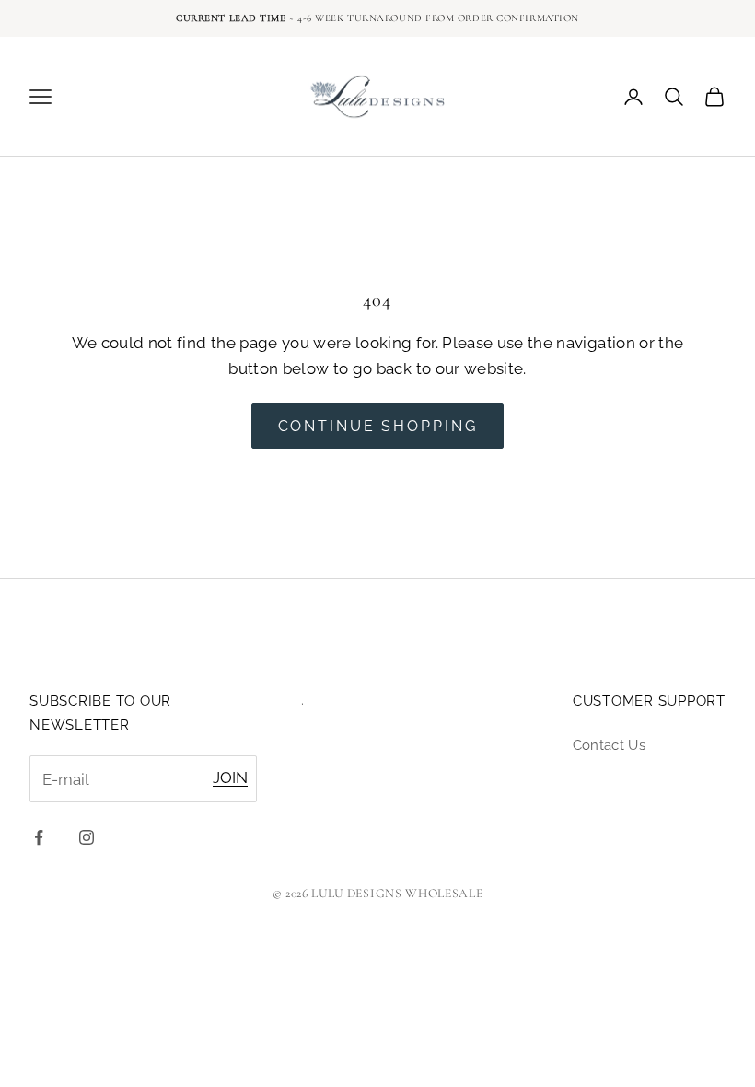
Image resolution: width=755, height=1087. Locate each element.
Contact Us (609, 745)
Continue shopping (378, 426)
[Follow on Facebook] (38, 837)
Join (230, 777)
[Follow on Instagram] (86, 837)
